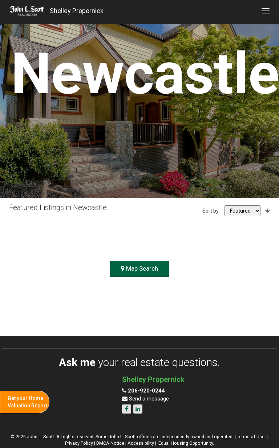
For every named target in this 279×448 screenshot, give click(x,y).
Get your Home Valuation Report (27, 401)
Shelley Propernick (77, 11)
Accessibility (141, 443)
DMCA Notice (110, 443)
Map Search (141, 268)
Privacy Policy (79, 443)
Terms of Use (250, 436)
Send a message (148, 398)
